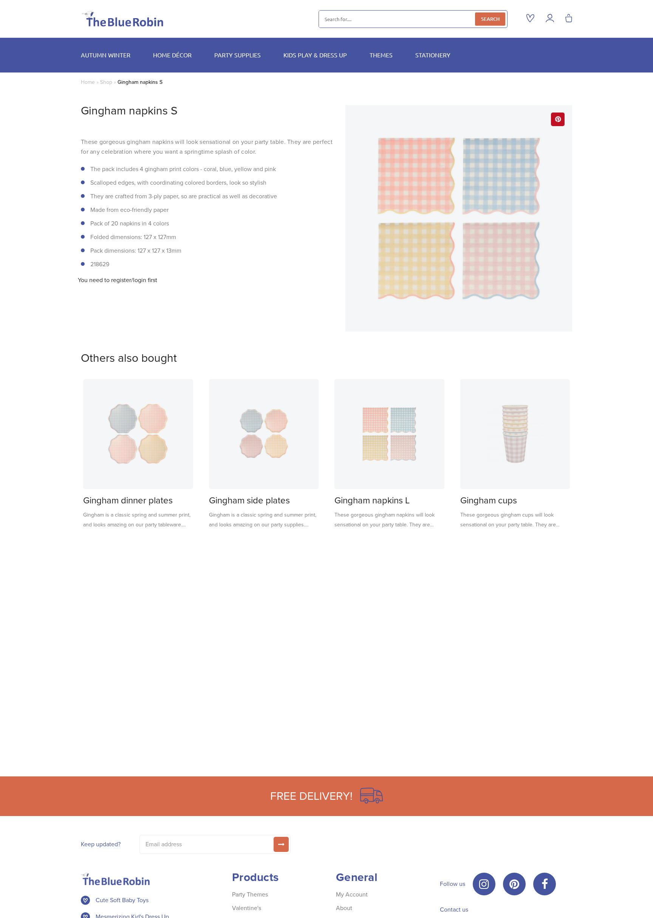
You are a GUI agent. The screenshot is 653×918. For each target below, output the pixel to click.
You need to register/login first (117, 280)
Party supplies (237, 55)
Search (490, 18)
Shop (106, 82)
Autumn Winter (105, 55)
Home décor (172, 55)
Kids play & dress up (315, 55)
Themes (381, 55)
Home (88, 82)
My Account (352, 894)
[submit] (281, 844)
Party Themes (250, 894)
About (344, 908)
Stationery (432, 55)
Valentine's (246, 908)
